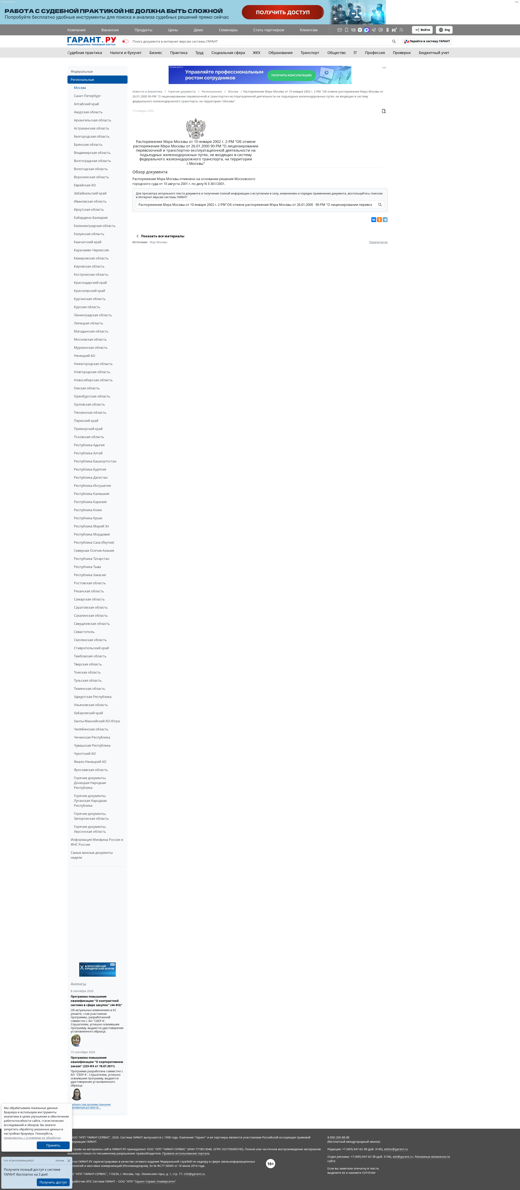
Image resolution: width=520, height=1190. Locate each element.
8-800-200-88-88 (338, 1137)
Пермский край (86, 420)
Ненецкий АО (84, 355)
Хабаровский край (88, 713)
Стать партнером (268, 29)
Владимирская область (92, 152)
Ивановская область (90, 201)
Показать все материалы (162, 236)
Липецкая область (88, 323)
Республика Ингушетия (92, 485)
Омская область (87, 388)
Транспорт (310, 52)
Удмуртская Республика (93, 696)
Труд (199, 52)
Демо (198, 29)
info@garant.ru (194, 1174)
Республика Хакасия (90, 575)
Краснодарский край (90, 282)
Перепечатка (378, 242)
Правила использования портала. (186, 1153)
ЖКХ (256, 52)
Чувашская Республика (92, 745)
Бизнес (156, 52)
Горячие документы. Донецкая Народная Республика (90, 783)
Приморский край (88, 429)
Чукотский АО (85, 753)
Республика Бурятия (90, 469)
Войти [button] (425, 30)
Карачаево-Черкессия (91, 250)
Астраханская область (91, 128)
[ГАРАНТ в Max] (366, 29)
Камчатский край (87, 242)
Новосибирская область (93, 380)
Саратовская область (91, 607)
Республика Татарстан (91, 558)
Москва (80, 87)
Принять (53, 1145)
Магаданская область (91, 331)
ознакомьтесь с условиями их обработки (32, 1138)
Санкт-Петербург (87, 96)
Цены (173, 29)
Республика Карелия (90, 502)
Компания (76, 29)
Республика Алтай (88, 453)
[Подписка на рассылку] (339, 29)
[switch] (125, 41)
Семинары (228, 29)
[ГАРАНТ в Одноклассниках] (387, 29)
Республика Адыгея (89, 445)
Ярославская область (91, 770)
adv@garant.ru (403, 1157)
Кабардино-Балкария (91, 217)
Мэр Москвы (158, 242)
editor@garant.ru (396, 1149)
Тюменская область (89, 688)
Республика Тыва (87, 567)
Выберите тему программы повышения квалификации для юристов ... (91, 1106)
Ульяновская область (91, 705)
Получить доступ (53, 1182)
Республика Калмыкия (91, 493)
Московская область (90, 339)
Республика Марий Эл (91, 526)
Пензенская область (90, 412)
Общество (336, 52)
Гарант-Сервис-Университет (155, 1181)
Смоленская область (90, 640)
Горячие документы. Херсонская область (90, 829)
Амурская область (88, 112)
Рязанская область (89, 591)
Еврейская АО (85, 185)
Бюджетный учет (434, 52)
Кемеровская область (91, 258)
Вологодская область (91, 169)
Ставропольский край (91, 648)
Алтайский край (86, 104)
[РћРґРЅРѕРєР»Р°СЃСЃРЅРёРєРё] (379, 219)
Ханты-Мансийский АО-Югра (97, 721)
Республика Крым (88, 518)
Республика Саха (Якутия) (94, 542)
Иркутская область (89, 209)
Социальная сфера (228, 52)
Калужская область (89, 234)
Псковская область (89, 437)
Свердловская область (92, 623)
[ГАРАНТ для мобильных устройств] (346, 29)
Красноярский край (89, 290)
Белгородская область (92, 136)
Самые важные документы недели (92, 855)
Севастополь (84, 632)
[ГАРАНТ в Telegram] (373, 29)
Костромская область (91, 274)
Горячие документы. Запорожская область (91, 816)
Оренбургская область (92, 396)
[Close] (69, 1161)
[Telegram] (385, 219)
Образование (281, 52)
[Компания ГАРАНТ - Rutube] (394, 29)
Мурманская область (91, 347)
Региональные (82, 79)
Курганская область (90, 299)
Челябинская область (91, 729)
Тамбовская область (90, 656)
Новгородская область (92, 372)
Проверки (402, 52)
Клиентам (308, 29)
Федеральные (82, 71)
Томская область (87, 672)
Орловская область (89, 404)
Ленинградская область (93, 315)
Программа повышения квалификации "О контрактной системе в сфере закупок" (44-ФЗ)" (96, 1001)
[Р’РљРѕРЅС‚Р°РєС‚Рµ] (373, 219)
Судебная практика (84, 52)
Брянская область (88, 144)
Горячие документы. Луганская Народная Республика (90, 801)
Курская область (87, 307)
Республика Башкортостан (95, 461)
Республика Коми (88, 510)
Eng (447, 30)
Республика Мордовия (92, 534)
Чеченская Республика (92, 737)
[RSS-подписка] (401, 29)
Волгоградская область (92, 161)
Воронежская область (91, 177)
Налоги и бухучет (126, 52)
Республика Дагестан (91, 477)
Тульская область (88, 680)
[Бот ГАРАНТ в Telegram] (380, 29)
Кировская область (89, 266)
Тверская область (88, 664)
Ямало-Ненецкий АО (90, 761)
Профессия (375, 52)
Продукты (143, 29)
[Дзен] (360, 30)
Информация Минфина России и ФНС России (97, 842)
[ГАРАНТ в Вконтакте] (353, 29)
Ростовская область (90, 583)
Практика (178, 52)
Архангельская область (92, 120)
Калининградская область (95, 226)
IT (355, 52)
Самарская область (89, 599)
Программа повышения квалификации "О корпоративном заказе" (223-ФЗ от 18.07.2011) (97, 1062)
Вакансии (110, 29)
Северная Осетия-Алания (94, 550)
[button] (427, 41)
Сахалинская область (91, 615)
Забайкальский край (90, 193)
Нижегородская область (93, 364)
